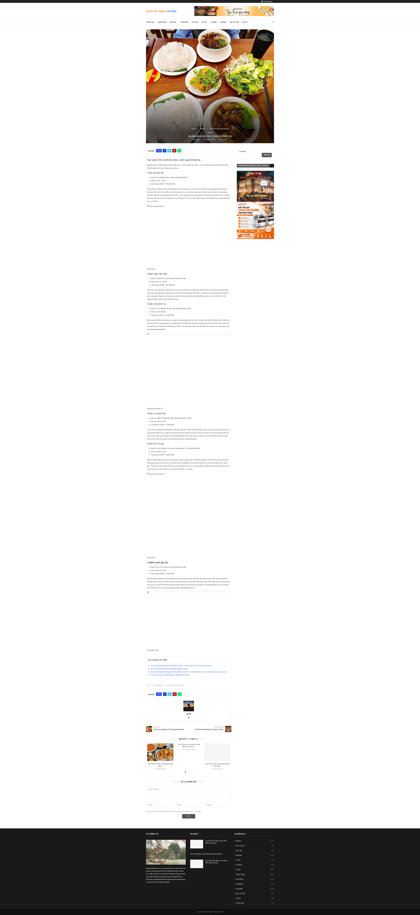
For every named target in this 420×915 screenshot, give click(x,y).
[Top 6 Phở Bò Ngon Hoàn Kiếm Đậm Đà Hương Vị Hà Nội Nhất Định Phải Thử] (196, 844)
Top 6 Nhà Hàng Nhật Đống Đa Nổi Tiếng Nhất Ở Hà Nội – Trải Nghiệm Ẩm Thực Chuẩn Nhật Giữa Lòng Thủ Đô (188, 672)
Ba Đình (214, 22)
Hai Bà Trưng (255, 874)
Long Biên (255, 889)
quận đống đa (158, 685)
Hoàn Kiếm (184, 22)
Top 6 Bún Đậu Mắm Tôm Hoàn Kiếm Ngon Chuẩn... (216, 862)
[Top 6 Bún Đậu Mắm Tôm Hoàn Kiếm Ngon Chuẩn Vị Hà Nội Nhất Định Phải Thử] (196, 864)
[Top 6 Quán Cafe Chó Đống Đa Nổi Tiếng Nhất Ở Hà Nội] (217, 752)
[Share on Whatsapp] (179, 150)
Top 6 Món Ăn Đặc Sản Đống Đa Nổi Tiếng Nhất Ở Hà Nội (169, 675)
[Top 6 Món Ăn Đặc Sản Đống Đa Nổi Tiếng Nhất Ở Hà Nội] (160, 752)
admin (197, 139)
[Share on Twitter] (169, 150)
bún (148, 685)
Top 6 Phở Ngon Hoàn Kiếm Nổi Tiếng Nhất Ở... (206, 854)
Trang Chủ (150, 22)
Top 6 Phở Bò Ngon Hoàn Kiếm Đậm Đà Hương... (216, 842)
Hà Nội (255, 869)
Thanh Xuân (162, 22)
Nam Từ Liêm (234, 22)
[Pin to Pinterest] (174, 150)
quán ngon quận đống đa (175, 685)
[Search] (273, 22)
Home (193, 129)
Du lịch (244, 22)
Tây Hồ (203, 22)
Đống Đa (173, 22)
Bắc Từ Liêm (255, 846)
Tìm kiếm (242, 151)
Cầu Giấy (195, 22)
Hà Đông (223, 22)
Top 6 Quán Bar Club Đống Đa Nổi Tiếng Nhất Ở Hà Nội (169, 669)
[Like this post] (159, 150)
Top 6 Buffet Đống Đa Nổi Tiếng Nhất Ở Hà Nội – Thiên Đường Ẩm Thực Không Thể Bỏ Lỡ (181, 665)
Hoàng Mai (255, 884)
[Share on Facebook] (164, 150)
